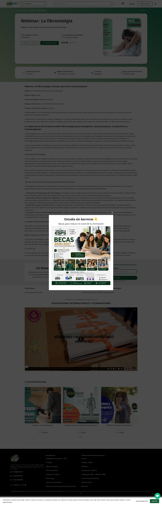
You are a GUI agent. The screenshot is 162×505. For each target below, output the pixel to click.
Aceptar (154, 501)
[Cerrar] (112, 212)
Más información (142, 501)
